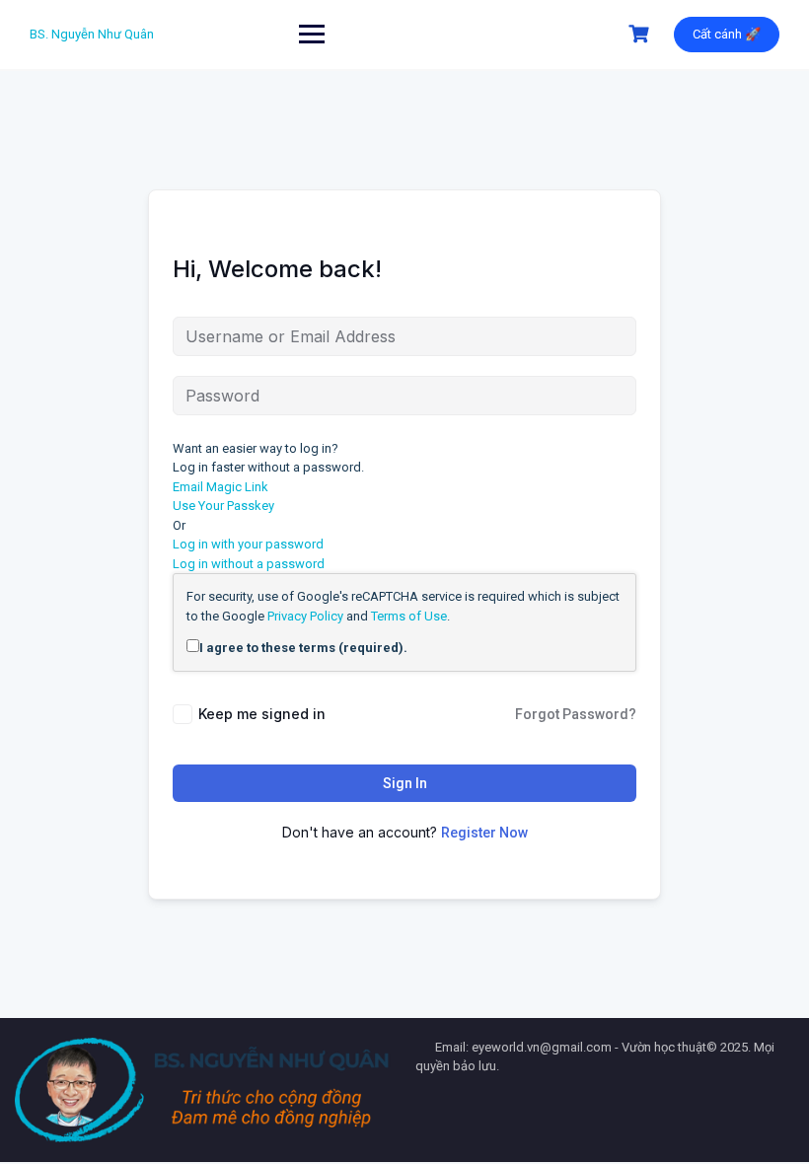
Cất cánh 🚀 (727, 34)
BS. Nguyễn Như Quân (92, 34)
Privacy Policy (305, 616)
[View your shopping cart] (641, 34)
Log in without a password (249, 563)
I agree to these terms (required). (303, 647)
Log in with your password (248, 544)
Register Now (484, 832)
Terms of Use (409, 616)
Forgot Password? (575, 714)
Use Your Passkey (223, 505)
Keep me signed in (262, 713)
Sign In (405, 783)
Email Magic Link (220, 486)
